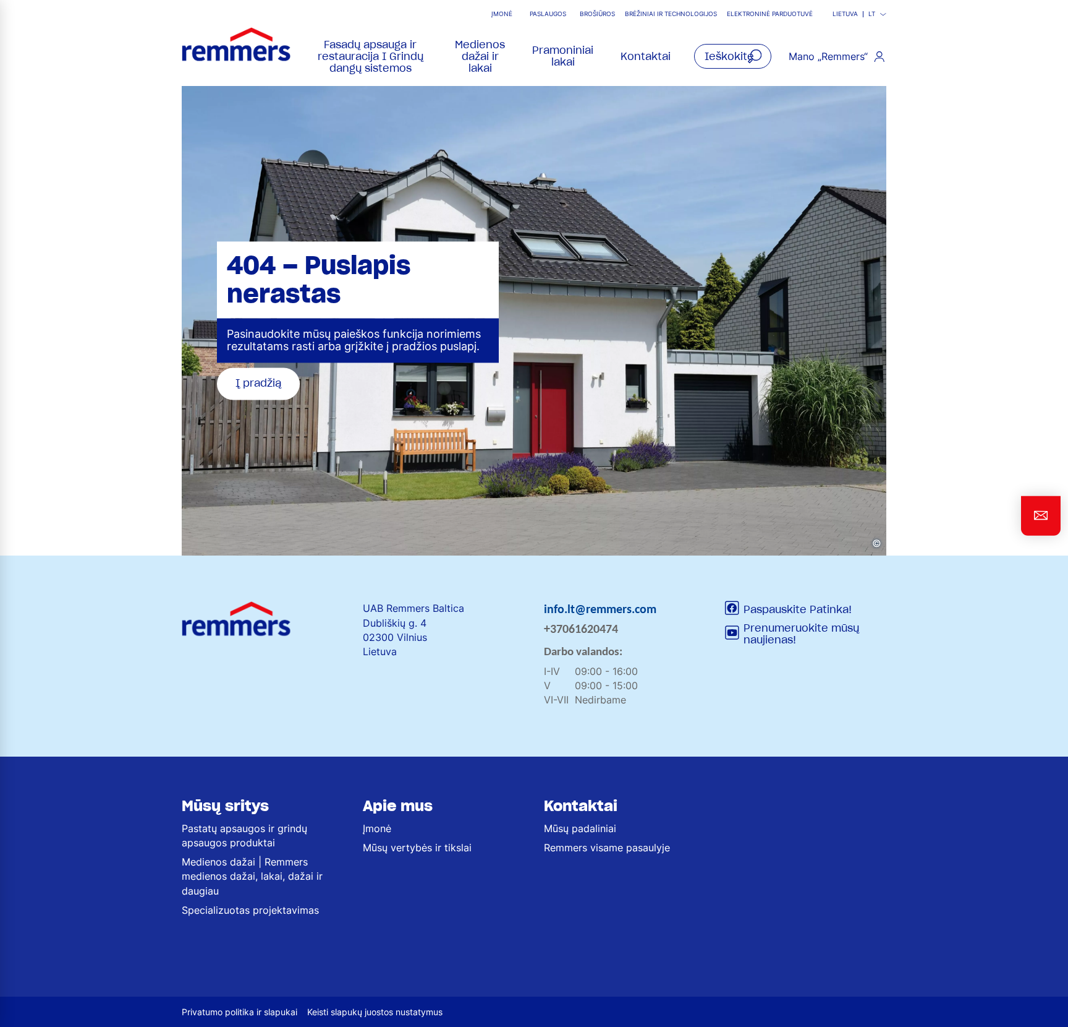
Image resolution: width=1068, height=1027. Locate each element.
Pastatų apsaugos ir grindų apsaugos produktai (244, 835)
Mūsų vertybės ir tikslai (417, 847)
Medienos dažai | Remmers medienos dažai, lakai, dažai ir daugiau (252, 876)
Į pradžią (258, 383)
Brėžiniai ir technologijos (671, 14)
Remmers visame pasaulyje (607, 847)
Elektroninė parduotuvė (770, 14)
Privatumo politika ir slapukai (239, 1012)
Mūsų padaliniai (580, 828)
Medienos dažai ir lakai (480, 56)
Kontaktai (646, 56)
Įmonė (501, 14)
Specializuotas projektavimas (250, 910)
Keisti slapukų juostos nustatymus (375, 1012)
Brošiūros (597, 14)
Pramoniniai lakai (562, 56)
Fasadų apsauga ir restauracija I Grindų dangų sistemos (370, 56)
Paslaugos (548, 14)
